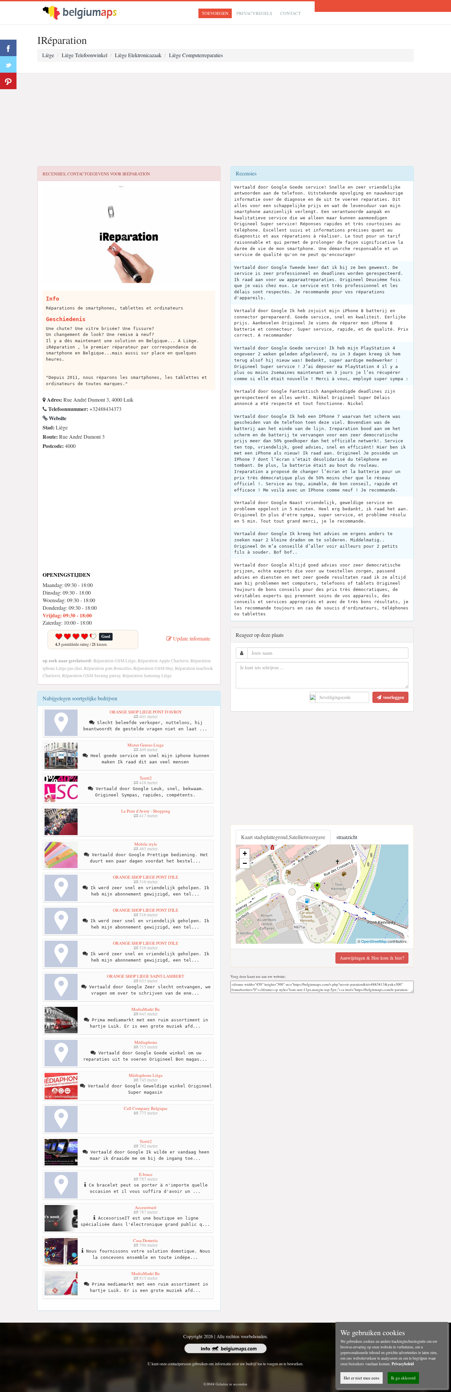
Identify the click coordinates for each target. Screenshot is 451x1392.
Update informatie (191, 638)
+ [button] (245, 853)
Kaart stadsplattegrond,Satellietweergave (283, 836)
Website (57, 418)
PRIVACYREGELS (254, 13)
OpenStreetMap (374, 941)
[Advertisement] (225, 120)
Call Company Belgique (145, 1108)
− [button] (245, 863)
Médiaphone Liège (146, 1075)
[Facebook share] (8, 48)
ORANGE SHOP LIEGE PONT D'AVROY (146, 712)
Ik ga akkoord (403, 1378)
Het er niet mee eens (361, 1378)
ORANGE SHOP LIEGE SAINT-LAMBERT (145, 976)
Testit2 (146, 778)
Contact (290, 13)
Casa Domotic (145, 1240)
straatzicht (346, 836)
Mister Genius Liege (145, 745)
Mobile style (145, 844)
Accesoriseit (145, 1207)
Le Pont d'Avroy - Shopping (145, 811)
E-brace (146, 1174)
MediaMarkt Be (145, 1009)
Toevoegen (215, 13)
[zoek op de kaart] (85, 12)
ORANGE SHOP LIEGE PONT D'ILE (145, 877)
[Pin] (8, 81)
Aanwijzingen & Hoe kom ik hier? (372, 958)
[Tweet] (8, 64)
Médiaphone (145, 1042)
